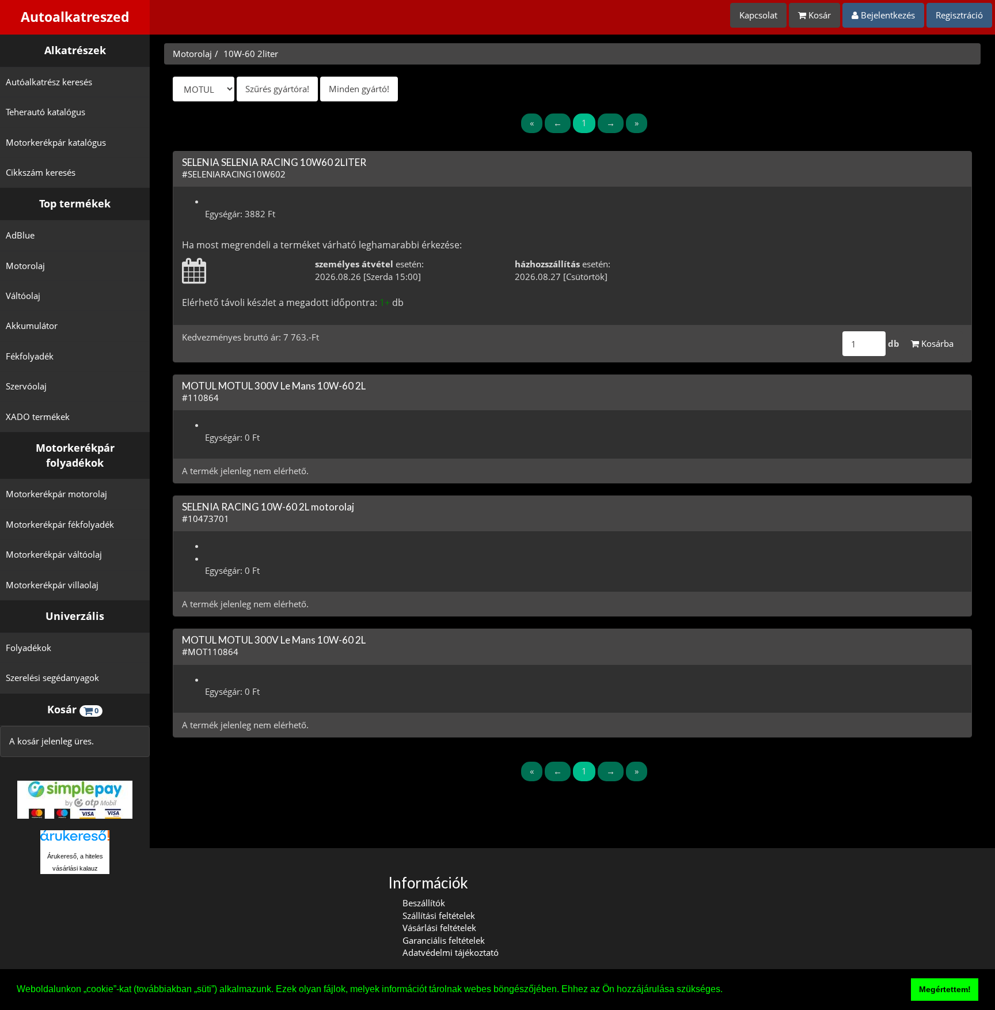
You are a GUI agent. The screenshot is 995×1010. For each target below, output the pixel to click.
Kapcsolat (758, 15)
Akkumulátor (32, 325)
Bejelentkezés (887, 15)
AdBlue (20, 235)
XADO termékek (38, 416)
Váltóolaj (23, 295)
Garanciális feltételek (443, 940)
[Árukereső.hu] (74, 839)
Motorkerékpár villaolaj (52, 585)
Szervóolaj (26, 386)
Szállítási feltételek (438, 915)
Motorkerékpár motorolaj (56, 494)
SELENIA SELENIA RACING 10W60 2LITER (274, 162)
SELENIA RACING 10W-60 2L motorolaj (268, 507)
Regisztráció (959, 15)
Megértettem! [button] (945, 989)
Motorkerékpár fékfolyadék (60, 524)
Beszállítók (423, 903)
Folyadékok (28, 647)
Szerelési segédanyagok (52, 677)
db (893, 343)
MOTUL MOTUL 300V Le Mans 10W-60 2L (274, 386)
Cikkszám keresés (40, 172)
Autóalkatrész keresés (49, 82)
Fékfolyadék (30, 356)
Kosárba (936, 343)
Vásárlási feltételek (439, 927)
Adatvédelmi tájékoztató (450, 952)
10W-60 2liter (250, 53)
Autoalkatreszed (75, 17)
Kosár (818, 15)
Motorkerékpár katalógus (56, 142)
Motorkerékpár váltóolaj (54, 554)
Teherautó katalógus (45, 112)
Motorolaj (25, 265)
